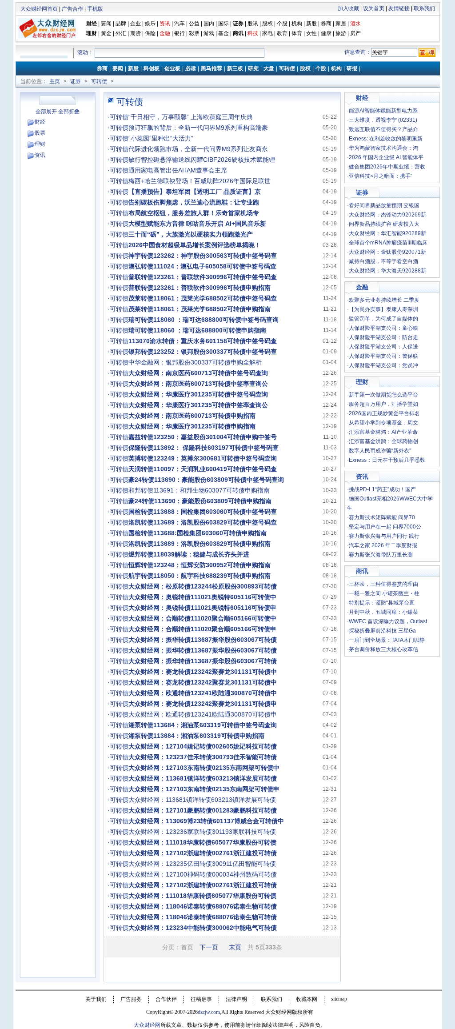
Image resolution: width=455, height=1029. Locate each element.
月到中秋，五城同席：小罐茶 (383, 612)
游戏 (209, 33)
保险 (150, 33)
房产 (355, 33)
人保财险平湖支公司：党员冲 (383, 365)
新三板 (235, 68)
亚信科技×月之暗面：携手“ (380, 176)
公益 (194, 23)
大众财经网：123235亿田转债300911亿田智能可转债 (202, 863)
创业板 (172, 68)
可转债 (287, 68)
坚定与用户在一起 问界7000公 (385, 527)
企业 (135, 23)
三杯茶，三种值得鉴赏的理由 (383, 584)
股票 (40, 133)
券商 (326, 23)
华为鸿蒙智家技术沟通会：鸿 (383, 148)
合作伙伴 (166, 999)
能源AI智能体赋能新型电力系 (383, 111)
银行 (180, 33)
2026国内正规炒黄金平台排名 (384, 413)
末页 (235, 947)
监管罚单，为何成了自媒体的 (383, 319)
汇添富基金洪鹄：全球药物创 (383, 441)
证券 (238, 23)
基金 (223, 33)
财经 (91, 23)
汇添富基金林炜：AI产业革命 (383, 432)
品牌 (121, 23)
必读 (190, 68)
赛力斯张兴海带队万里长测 (381, 555)
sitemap (339, 999)
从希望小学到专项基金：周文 (383, 423)
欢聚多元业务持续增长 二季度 (384, 300)
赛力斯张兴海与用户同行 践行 (384, 536)
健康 (326, 33)
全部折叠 (69, 111)
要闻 (106, 23)
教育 (282, 33)
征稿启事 (201, 999)
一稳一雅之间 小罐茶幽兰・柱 (384, 593)
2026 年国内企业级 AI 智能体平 (386, 157)
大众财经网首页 (39, 9)
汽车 (179, 23)
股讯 (252, 23)
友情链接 (399, 8)
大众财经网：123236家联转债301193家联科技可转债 (202, 831)
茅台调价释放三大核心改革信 (383, 649)
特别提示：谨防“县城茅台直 (382, 603)
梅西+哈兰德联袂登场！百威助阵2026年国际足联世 (199, 180)
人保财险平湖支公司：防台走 (383, 337)
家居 (340, 23)
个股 (282, 23)
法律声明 (236, 999)
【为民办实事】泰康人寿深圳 (383, 309)
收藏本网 (306, 999)
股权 (267, 23)
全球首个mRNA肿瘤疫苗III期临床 (388, 243)
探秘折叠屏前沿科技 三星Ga (382, 631)
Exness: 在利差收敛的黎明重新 (386, 139)
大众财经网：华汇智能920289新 (387, 233)
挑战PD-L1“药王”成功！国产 (382, 489)
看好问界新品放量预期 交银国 (384, 205)
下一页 (209, 947)
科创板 (152, 68)
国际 (223, 23)
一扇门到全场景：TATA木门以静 (387, 640)
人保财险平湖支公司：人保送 (383, 347)
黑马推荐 (211, 68)
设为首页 (373, 8)
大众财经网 (147, 1025)
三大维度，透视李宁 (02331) (383, 120)
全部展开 (46, 111)
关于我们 (96, 999)
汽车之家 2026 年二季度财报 (383, 545)
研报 (352, 68)
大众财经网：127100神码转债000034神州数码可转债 (202, 874)
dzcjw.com (209, 1012)
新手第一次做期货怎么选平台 (383, 395)
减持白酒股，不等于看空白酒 (383, 261)
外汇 (121, 33)
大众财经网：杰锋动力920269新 (387, 215)
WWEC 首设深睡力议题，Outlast (388, 621)
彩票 (194, 33)
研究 (253, 68)
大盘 (268, 68)
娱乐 (150, 23)
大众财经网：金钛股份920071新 (387, 252)
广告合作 (72, 9)
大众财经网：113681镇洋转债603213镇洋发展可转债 (202, 799)
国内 (209, 23)
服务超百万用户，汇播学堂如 (383, 404)
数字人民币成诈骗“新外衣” (380, 451)
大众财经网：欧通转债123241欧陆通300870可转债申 (202, 714)
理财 (91, 33)
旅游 (340, 33)
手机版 (95, 9)
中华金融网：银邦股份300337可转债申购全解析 (195, 362)
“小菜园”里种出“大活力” (160, 138)
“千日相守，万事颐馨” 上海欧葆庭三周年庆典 (190, 116)
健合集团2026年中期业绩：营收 (387, 167)
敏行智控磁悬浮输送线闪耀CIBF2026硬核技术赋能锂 (201, 159)
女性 (311, 33)
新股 (311, 23)
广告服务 (131, 999)
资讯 (40, 155)
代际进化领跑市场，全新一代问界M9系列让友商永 (198, 148)
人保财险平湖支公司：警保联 (383, 356)
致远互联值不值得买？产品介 (383, 129)
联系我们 (424, 8)
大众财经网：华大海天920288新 (387, 271)
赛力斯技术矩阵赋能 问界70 (382, 517)
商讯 (238, 33)
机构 (296, 23)
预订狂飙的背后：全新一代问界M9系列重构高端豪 (198, 127)
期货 (135, 33)
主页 (54, 81)
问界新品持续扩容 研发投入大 (384, 224)
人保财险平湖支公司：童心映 (383, 328)
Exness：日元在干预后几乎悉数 (387, 460)
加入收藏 (348, 8)
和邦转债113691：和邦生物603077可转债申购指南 (199, 490)
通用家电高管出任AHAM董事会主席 (177, 170)
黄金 (106, 33)
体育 (296, 33)
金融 (362, 287)
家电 (267, 33)
